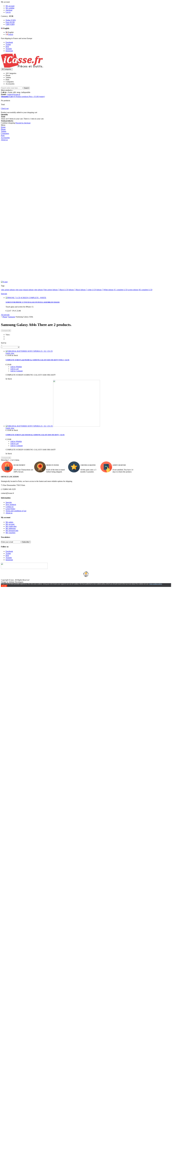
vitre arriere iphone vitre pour (12, 290)
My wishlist (10, 8)
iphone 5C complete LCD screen (120, 290)
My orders (9, 522)
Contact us (9, 507)
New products (11, 504)
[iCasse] (4, 282)
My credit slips (11, 526)
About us (9, 513)
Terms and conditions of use (16, 511)
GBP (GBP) (10, 24)
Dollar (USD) (11, 20)
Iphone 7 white (86, 290)
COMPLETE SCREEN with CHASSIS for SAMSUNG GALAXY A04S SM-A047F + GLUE (35, 435)
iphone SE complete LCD (142, 290)
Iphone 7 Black (58, 290)
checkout (9, 10)
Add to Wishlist (16, 367)
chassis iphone (28, 290)
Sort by (3, 343)
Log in (8, 12)
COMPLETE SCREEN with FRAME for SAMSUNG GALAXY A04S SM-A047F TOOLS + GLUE (37, 360)
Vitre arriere (48, 290)
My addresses (11, 528)
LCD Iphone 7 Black (72, 290)
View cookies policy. (155, 584)
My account (10, 6)
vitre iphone (38, 290)
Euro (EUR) (10, 22)
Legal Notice (10, 509)
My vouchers (10, 533)
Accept (4, 586)
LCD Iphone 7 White (100, 290)
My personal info (12, 531)
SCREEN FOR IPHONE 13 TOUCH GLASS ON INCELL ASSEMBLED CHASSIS (33, 302)
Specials (4, 294)
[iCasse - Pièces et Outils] (24, 67)
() (23, 97)
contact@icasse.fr (13, 94)
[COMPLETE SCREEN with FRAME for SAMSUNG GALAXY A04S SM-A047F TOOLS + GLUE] (29, 351)
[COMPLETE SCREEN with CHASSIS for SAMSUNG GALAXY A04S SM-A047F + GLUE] (53, 426)
